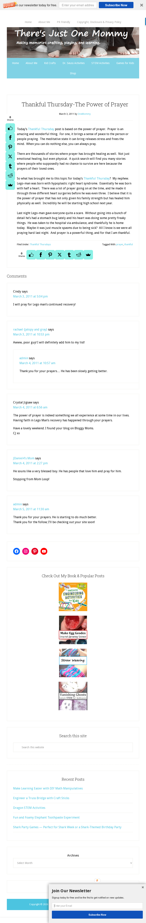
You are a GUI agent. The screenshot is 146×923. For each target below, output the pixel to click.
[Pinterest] (10, 147)
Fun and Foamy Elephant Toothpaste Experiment (46, 817)
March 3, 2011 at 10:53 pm (31, 334)
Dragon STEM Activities (29, 808)
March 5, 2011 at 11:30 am (31, 509)
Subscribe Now (116, 5)
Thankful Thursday (41, 129)
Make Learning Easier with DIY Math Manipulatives (48, 788)
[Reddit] (10, 175)
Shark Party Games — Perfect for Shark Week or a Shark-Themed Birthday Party (67, 827)
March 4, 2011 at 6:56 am (30, 407)
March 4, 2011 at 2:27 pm (30, 463)
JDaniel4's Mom (23, 458)
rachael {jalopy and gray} (30, 329)
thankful (128, 244)
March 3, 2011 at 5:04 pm (30, 296)
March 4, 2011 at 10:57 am (37, 363)
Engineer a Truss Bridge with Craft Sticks (41, 798)
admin (23, 358)
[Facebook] (10, 137)
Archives (73, 855)
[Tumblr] (10, 166)
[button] (73, 5)
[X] (10, 156)
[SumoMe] (10, 185)
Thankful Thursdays (40, 244)
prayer (119, 244)
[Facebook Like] (10, 128)
